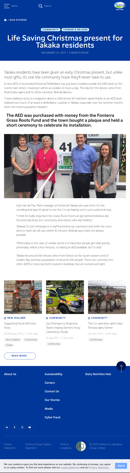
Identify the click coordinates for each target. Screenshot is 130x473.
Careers (50, 383)
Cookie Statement (70, 467)
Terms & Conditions (65, 446)
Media (49, 409)
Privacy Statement (9, 446)
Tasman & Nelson (75, 30)
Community (50, 30)
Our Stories (52, 400)
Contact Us (52, 391)
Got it (121, 465)
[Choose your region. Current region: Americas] (28, 6)
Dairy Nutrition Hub (98, 374)
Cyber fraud (52, 417)
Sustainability (53, 374)
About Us (10, 374)
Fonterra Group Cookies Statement (38, 446)
